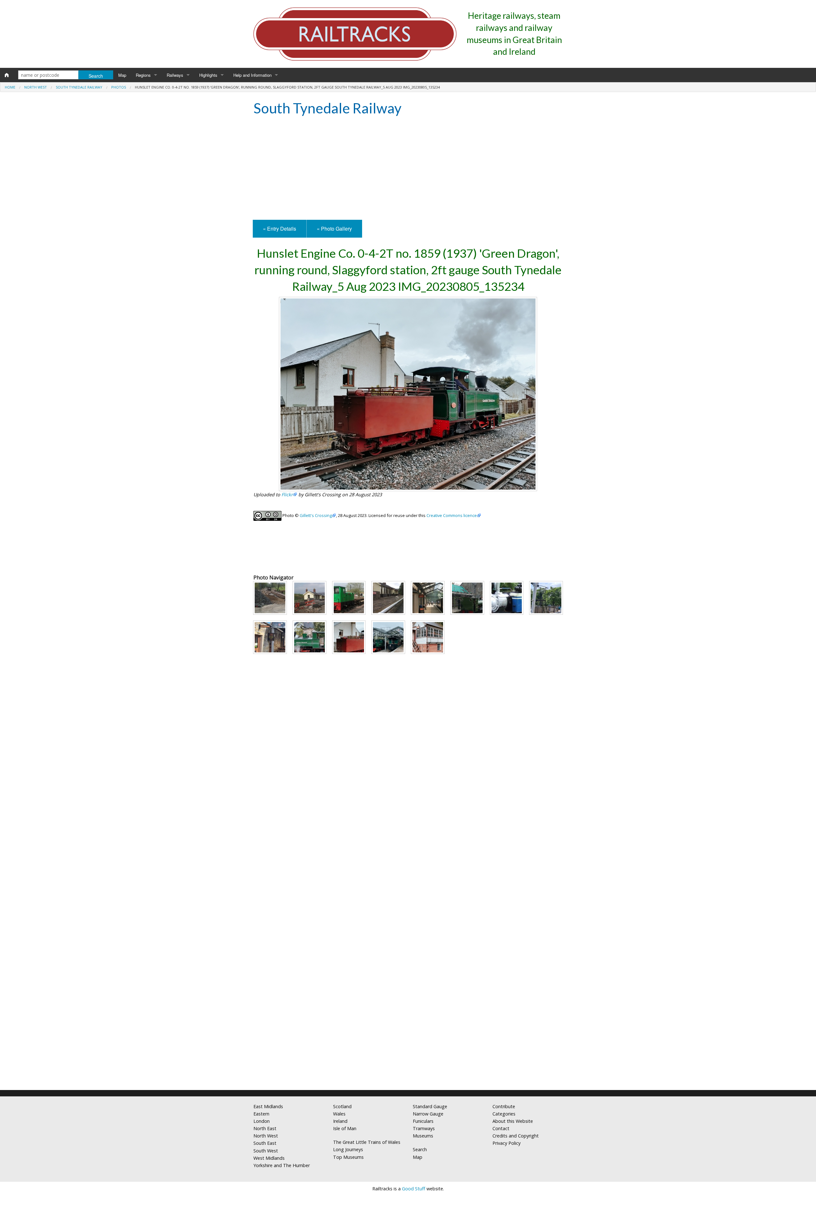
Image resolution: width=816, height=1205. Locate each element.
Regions (143, 75)
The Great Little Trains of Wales (366, 1142)
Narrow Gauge (428, 1114)
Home (10, 87)
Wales (339, 1114)
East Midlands (268, 1106)
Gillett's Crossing (316, 515)
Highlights (208, 75)
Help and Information (252, 75)
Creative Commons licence (451, 515)
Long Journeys (348, 1149)
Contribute (503, 1106)
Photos (118, 87)
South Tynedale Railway (79, 87)
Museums (423, 1136)
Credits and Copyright (515, 1136)
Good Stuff (413, 1189)
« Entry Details (279, 228)
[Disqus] (408, 1000)
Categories (503, 1114)
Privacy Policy (506, 1143)
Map (122, 75)
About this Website (512, 1121)
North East (264, 1128)
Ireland (340, 1121)
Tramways (424, 1128)
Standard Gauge (430, 1106)
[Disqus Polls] (408, 841)
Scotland (342, 1106)
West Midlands (269, 1158)
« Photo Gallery (334, 228)
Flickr (287, 494)
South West (265, 1151)
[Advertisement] (408, 168)
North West (35, 87)
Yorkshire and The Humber (281, 1165)
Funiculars (423, 1121)
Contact (500, 1128)
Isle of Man (344, 1128)
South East (264, 1143)
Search (420, 1149)
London (261, 1121)
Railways (175, 75)
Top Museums (348, 1157)
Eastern (261, 1114)
